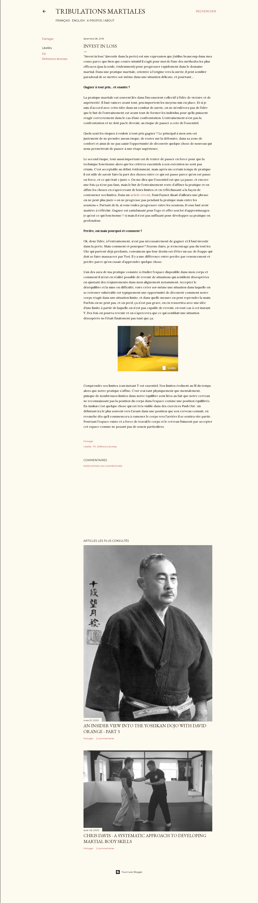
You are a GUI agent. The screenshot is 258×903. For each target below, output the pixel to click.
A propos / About (100, 20)
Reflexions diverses (54, 59)
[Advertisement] (147, 503)
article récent (140, 195)
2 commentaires (105, 738)
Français (63, 20)
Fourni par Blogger (132, 872)
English (78, 20)
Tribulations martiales (100, 11)
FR (44, 54)
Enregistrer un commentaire (102, 466)
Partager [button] (48, 39)
